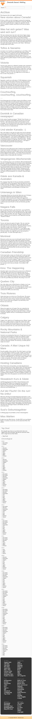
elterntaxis (7, 691)
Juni (4, 465)
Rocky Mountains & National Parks (11, 331)
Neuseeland (20, 689)
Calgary (4, 317)
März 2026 (7, 669)
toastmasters (7, 680)
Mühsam (19, 666)
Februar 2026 (8, 671)
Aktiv (19, 662)
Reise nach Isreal (22, 685)
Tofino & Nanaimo (10, 48)
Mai (4, 452)
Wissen (19, 674)
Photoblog (7, 704)
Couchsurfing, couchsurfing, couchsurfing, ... (15, 95)
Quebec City (7, 281)
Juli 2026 (6, 663)
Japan (19, 694)
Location (19, 707)
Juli (4, 463)
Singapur (20, 686)
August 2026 (7, 662)
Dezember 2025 (8, 674)
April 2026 (7, 668)
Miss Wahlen (7, 416)
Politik (19, 668)
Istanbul (19, 695)
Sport (19, 671)
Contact (19, 704)
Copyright (20, 712)
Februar (4, 444)
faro (5, 686)
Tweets (19, 706)
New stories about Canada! (15, 17)
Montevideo (20, 682)
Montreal (5, 236)
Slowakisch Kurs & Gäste (14, 379)
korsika (6, 682)
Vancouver (6, 145)
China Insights (21, 697)
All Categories (21, 675)
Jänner (4, 485)
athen (5, 685)
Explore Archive (9, 675)
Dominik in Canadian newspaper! (12, 115)
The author (20, 703)
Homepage (7, 703)
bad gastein (7, 683)
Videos (19, 710)
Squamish (6, 77)
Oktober (5, 448)
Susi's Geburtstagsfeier (13, 409)
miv (5, 689)
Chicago (19, 691)
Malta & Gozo (21, 680)
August (4, 450)
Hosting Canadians (11, 363)
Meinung (19, 665)
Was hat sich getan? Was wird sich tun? (14, 30)
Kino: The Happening (12, 268)
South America (21, 692)
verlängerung (8, 692)
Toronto (4, 220)
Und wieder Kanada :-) (13, 129)
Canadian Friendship (12, 252)
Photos (19, 709)
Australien (20, 688)
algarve (6, 688)
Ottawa (4, 305)
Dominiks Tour (8, 706)
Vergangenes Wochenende (15, 159)
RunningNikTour (9, 707)
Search (2, 7)
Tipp (18, 672)
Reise (18, 669)
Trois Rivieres (8, 293)
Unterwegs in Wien (11, 192)
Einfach (19, 663)
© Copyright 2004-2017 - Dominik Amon (16, 717)
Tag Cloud (5, 436)
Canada (19, 698)
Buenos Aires (21, 683)
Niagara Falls (7, 207)
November (5, 442)
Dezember (5, 474)
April (4, 453)
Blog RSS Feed (8, 709)
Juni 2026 (7, 665)
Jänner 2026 (7, 672)
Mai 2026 (7, 666)
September (5, 449)
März (4, 454)
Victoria (4, 62)
